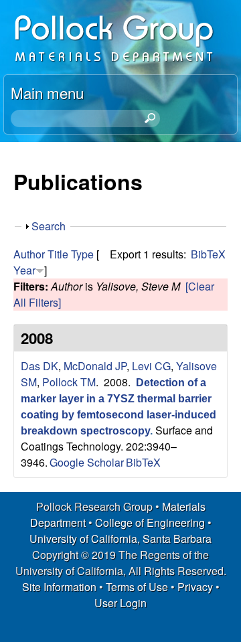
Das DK (39, 366)
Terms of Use (137, 586)
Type (82, 254)
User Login (120, 603)
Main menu (47, 92)
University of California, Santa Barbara (120, 538)
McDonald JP (95, 366)
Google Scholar (87, 462)
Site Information (59, 586)
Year (24, 270)
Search (48, 226)
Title (58, 254)
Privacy (195, 586)
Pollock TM (69, 382)
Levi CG (151, 366)
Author (29, 254)
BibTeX (208, 254)
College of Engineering (150, 522)
